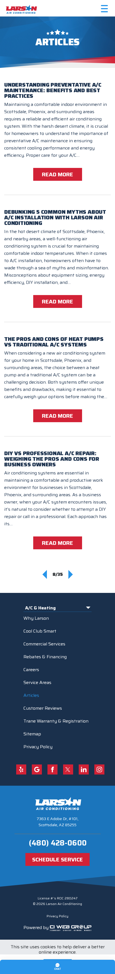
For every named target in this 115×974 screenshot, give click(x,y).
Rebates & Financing (45, 656)
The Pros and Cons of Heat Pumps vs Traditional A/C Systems (54, 341)
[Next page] (70, 574)
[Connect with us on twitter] (68, 769)
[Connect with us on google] (37, 769)
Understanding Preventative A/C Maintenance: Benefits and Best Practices (52, 90)
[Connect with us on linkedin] (84, 769)
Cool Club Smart (39, 631)
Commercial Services (44, 643)
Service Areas (37, 682)
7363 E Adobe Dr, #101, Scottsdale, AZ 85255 (57, 822)
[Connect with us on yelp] (21, 769)
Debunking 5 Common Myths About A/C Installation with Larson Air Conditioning (55, 217)
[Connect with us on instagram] (99, 769)
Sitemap (32, 733)
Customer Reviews (42, 708)
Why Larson (36, 618)
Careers (31, 669)
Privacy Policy (37, 746)
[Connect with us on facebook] (52, 769)
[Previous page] (44, 574)
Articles (31, 695)
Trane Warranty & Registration (55, 721)
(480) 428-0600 (58, 843)
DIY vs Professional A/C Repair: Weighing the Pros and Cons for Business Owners (51, 459)
